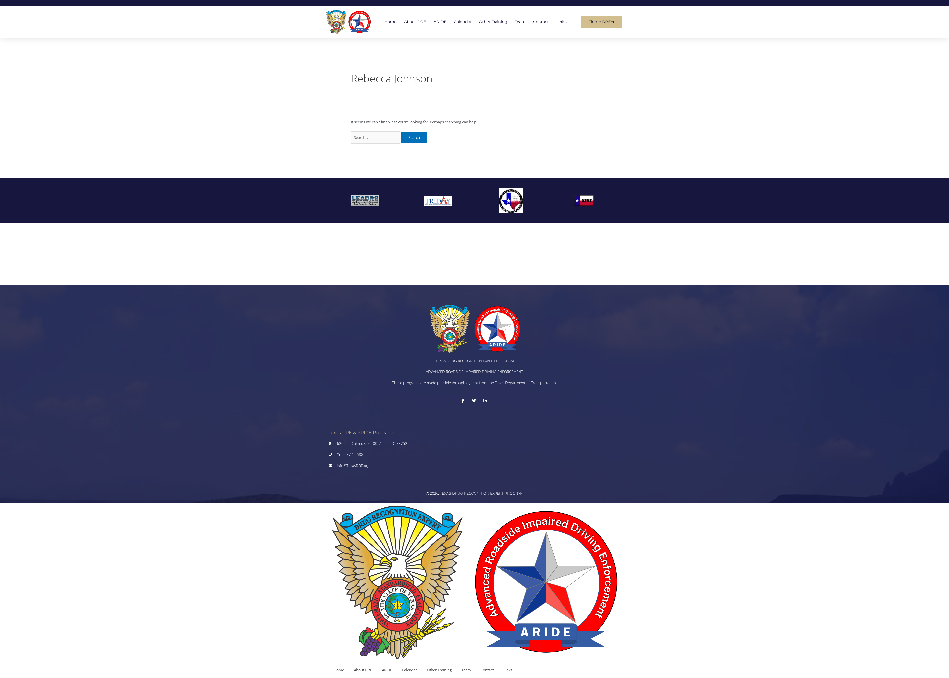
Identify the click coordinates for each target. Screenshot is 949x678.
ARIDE (440, 22)
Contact (541, 22)
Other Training (493, 22)
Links (561, 22)
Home (390, 22)
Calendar (463, 22)
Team (520, 22)
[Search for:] (376, 137)
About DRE (415, 22)
